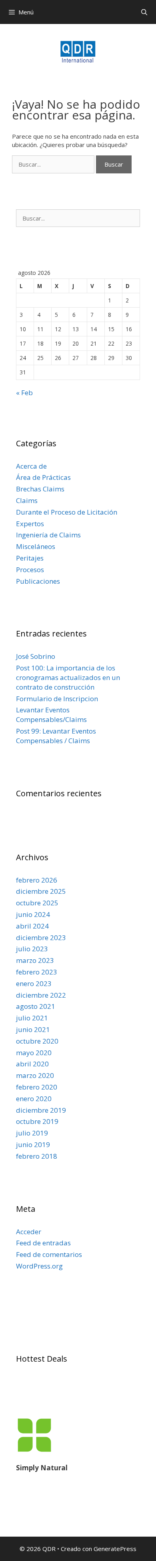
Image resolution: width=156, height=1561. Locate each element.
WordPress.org (39, 1266)
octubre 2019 (37, 1121)
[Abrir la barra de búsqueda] (144, 12)
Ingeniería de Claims (48, 534)
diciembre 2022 (41, 995)
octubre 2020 (37, 1041)
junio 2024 (33, 914)
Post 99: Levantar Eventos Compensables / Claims (56, 735)
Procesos (30, 569)
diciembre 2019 (41, 1110)
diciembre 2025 (41, 891)
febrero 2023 (36, 971)
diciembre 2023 (41, 937)
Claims (27, 500)
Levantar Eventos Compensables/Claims (51, 714)
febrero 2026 (36, 880)
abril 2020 (32, 1063)
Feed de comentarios (49, 1254)
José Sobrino (35, 656)
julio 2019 (32, 1132)
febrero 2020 (36, 1087)
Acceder (28, 1231)
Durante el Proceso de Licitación (66, 512)
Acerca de (31, 466)
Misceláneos (35, 546)
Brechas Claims (40, 488)
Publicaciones (38, 581)
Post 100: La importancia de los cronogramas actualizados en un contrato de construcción (68, 677)
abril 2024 (32, 926)
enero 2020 (34, 1098)
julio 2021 (32, 1017)
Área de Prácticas (43, 477)
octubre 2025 (37, 902)
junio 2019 (33, 1144)
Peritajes (30, 558)
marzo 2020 (35, 1075)
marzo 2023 (35, 960)
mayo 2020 (34, 1052)
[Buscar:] (54, 164)
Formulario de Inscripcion (57, 698)
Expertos (30, 523)
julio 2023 (32, 948)
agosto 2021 (35, 1006)
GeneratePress (115, 1549)
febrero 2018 (36, 1156)
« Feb (24, 392)
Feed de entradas (43, 1242)
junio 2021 (33, 1029)
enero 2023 (34, 983)
